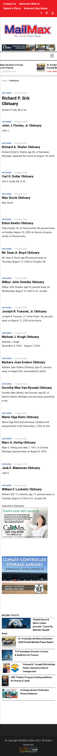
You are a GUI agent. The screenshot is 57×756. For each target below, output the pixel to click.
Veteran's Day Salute (36, 8)
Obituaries (7, 93)
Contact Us (9, 3)
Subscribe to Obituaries (13, 506)
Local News (40, 72)
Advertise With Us (29, 3)
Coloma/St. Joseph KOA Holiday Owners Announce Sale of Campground (39, 668)
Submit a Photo (12, 8)
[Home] (28, 31)
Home (4, 80)
